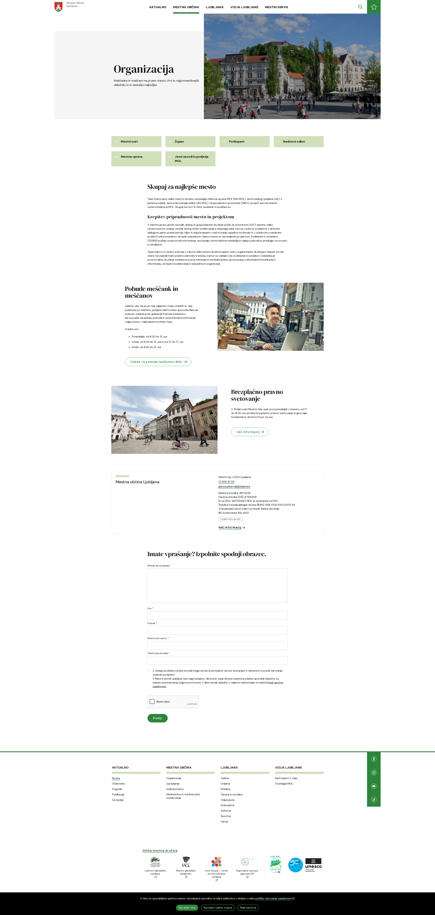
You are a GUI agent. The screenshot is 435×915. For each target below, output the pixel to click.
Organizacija (173, 778)
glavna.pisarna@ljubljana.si (234, 486)
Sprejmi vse (187, 907)
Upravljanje (172, 783)
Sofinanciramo (175, 789)
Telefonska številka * (158, 653)
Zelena (225, 778)
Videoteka (118, 783)
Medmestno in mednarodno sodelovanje (183, 796)
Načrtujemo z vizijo (286, 778)
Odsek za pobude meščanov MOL (156, 362)
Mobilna (225, 789)
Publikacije (118, 794)
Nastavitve (248, 907)
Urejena (225, 783)
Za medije (118, 800)
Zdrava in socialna (231, 794)
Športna (226, 816)
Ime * (150, 608)
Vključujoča (227, 800)
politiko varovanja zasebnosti (273, 898)
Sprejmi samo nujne (218, 907)
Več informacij (248, 432)
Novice (116, 778)
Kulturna (226, 810)
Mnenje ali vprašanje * (159, 565)
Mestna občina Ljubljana (137, 481)
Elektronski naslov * (158, 638)
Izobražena (227, 805)
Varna (224, 821)
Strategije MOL (284, 783)
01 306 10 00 (226, 481)
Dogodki (117, 789)
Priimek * (152, 623)
